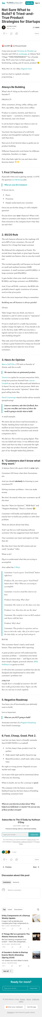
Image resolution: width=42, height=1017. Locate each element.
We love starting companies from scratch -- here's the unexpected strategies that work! (14, 940)
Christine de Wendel (25, 51)
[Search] (38, 909)
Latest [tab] (10, 909)
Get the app (31, 1007)
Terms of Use (31, 839)
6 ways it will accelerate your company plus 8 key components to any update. (15, 922)
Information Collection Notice (22, 842)
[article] (21, 922)
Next (35, 867)
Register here (26, 68)
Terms (28, 999)
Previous (8, 867)
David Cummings (9, 397)
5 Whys (17, 567)
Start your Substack (15, 1007)
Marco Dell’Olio (8, 364)
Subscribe (29, 3)
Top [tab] (4, 909)
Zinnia (4, 377)
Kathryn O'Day (12, 26)
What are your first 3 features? (15, 184)
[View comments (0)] (11, 33)
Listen (37, 27)
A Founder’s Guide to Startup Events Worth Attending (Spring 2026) (15, 955)
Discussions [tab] (18, 909)
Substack (10, 1012)
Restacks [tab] (16, 882)
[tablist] (11, 882)
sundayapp (22, 54)
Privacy (22, 999)
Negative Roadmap (28, 722)
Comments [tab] (7, 882)
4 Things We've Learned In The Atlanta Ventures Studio (16, 935)
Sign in (37, 3)
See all (6, 971)
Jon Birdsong (17, 179)
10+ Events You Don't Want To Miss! (15, 960)
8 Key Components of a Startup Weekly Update (16, 916)
